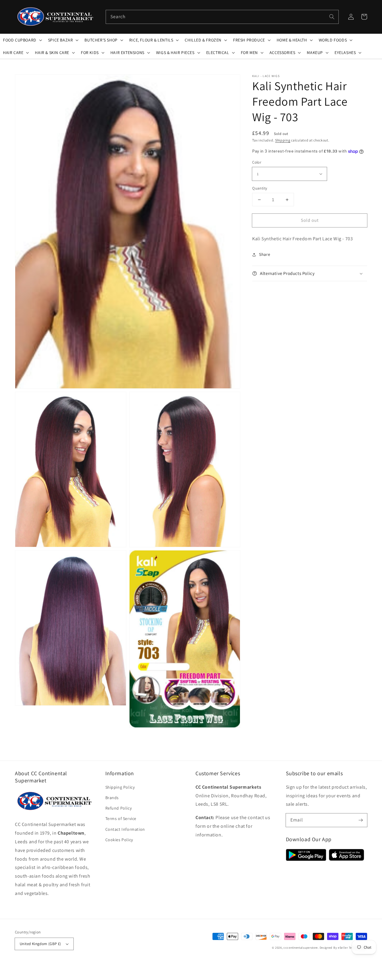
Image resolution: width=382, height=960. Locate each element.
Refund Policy (118, 808)
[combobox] (222, 17)
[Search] (331, 16)
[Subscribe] (360, 820)
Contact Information (125, 829)
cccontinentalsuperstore (301, 948)
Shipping (282, 140)
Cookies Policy (119, 839)
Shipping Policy (120, 787)
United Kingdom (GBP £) (40, 943)
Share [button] (264, 254)
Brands (112, 797)
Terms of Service (121, 818)
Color (256, 162)
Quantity (259, 188)
